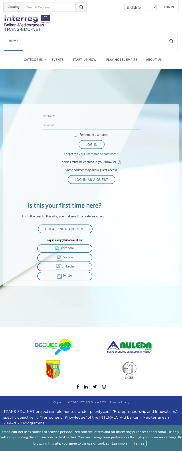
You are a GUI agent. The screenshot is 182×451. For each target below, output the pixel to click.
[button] (172, 41)
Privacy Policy (119, 402)
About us (154, 60)
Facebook (67, 248)
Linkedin (67, 266)
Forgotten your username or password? (91, 154)
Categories (33, 60)
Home (13, 41)
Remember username (93, 135)
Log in (169, 7)
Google (67, 257)
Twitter (67, 275)
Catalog (14, 7)
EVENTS (58, 60)
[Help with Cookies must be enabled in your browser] (120, 162)
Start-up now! (85, 60)
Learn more (119, 443)
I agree (139, 443)
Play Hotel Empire (121, 60)
